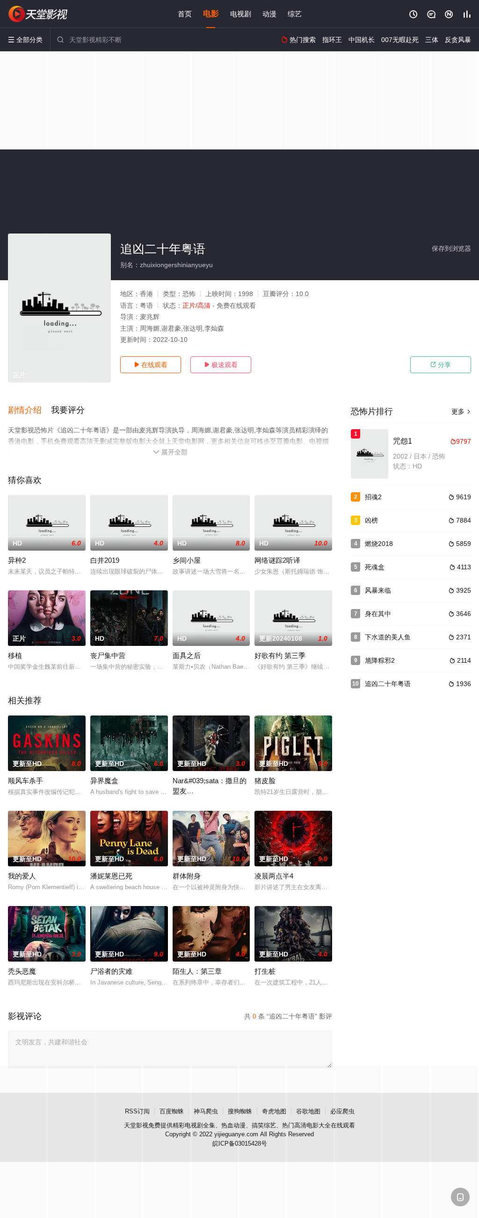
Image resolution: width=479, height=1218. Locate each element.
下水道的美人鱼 (388, 637)
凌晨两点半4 (273, 876)
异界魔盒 (104, 781)
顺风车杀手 (25, 781)
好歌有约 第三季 (279, 655)
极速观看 (221, 364)
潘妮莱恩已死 (111, 876)
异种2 (17, 560)
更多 (461, 411)
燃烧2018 (379, 543)
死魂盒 (375, 567)
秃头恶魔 (22, 971)
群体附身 (187, 876)
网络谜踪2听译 (277, 560)
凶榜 (371, 520)
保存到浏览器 (451, 248)
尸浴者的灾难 (111, 971)
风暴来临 (378, 590)
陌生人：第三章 (197, 971)
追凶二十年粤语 (388, 683)
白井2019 (104, 560)
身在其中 (378, 613)
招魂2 (373, 497)
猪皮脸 (265, 781)
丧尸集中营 (107, 655)
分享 (440, 364)
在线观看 (150, 364)
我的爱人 (22, 876)
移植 (15, 655)
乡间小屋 (187, 560)
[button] (29, 410)
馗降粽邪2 (380, 660)
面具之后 (187, 655)
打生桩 (265, 971)
